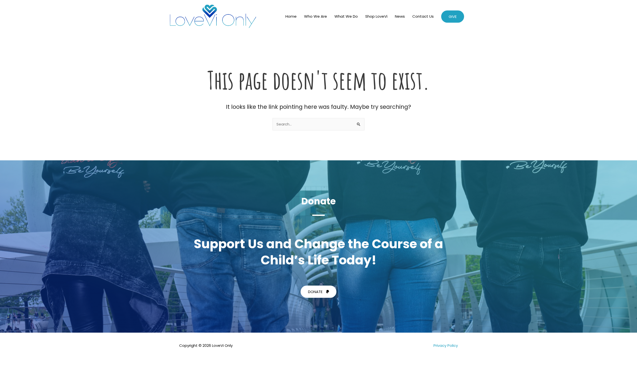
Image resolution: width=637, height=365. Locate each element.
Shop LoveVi (376, 16)
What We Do (346, 16)
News (400, 16)
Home (291, 16)
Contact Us (423, 16)
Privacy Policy (445, 345)
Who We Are (315, 16)
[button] (452, 16)
